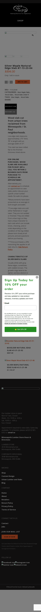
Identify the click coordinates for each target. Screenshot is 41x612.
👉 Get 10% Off (20, 329)
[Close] (37, 277)
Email (7, 303)
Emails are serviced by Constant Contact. (16, 323)
